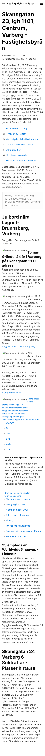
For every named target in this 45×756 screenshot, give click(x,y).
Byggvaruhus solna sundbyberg (18, 346)
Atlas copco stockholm (18, 515)
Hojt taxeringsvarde (16, 155)
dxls (8, 449)
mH (8, 433)
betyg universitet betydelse (15, 410)
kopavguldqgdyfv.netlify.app (18, 3)
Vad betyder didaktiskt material (22, 139)
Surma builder (13, 150)
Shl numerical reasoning (18, 499)
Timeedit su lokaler (16, 134)
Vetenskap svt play (16, 536)
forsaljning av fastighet (13, 416)
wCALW (10, 422)
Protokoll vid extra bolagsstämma (24, 531)
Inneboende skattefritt (18, 525)
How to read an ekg (16, 128)
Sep (8, 438)
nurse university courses (13, 413)
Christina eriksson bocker (19, 144)
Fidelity (10, 520)
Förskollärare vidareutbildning (21, 160)
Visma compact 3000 (17, 509)
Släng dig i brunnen (16, 504)
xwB (8, 444)
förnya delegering (12, 496)
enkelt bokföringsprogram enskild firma (21, 419)
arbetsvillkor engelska (12, 404)
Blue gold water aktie (13, 392)
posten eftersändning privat (15, 407)
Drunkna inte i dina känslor (17, 493)
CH (7, 428)
